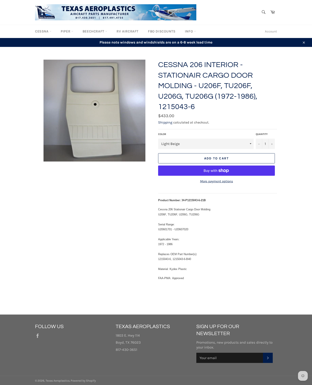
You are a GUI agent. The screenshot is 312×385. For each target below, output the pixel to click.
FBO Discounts (162, 31)
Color (162, 134)
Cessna (42, 31)
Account (271, 31)
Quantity (262, 134)
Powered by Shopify (83, 380)
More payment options (216, 181)
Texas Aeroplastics (58, 380)
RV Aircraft (128, 31)
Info (189, 31)
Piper (66, 31)
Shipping (165, 122)
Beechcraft (94, 31)
